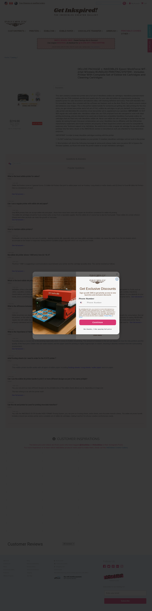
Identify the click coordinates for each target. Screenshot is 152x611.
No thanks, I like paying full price (98, 329)
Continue (97, 322)
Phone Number (86, 299)
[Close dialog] (117, 279)
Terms (80, 317)
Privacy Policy (108, 315)
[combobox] (82, 303)
